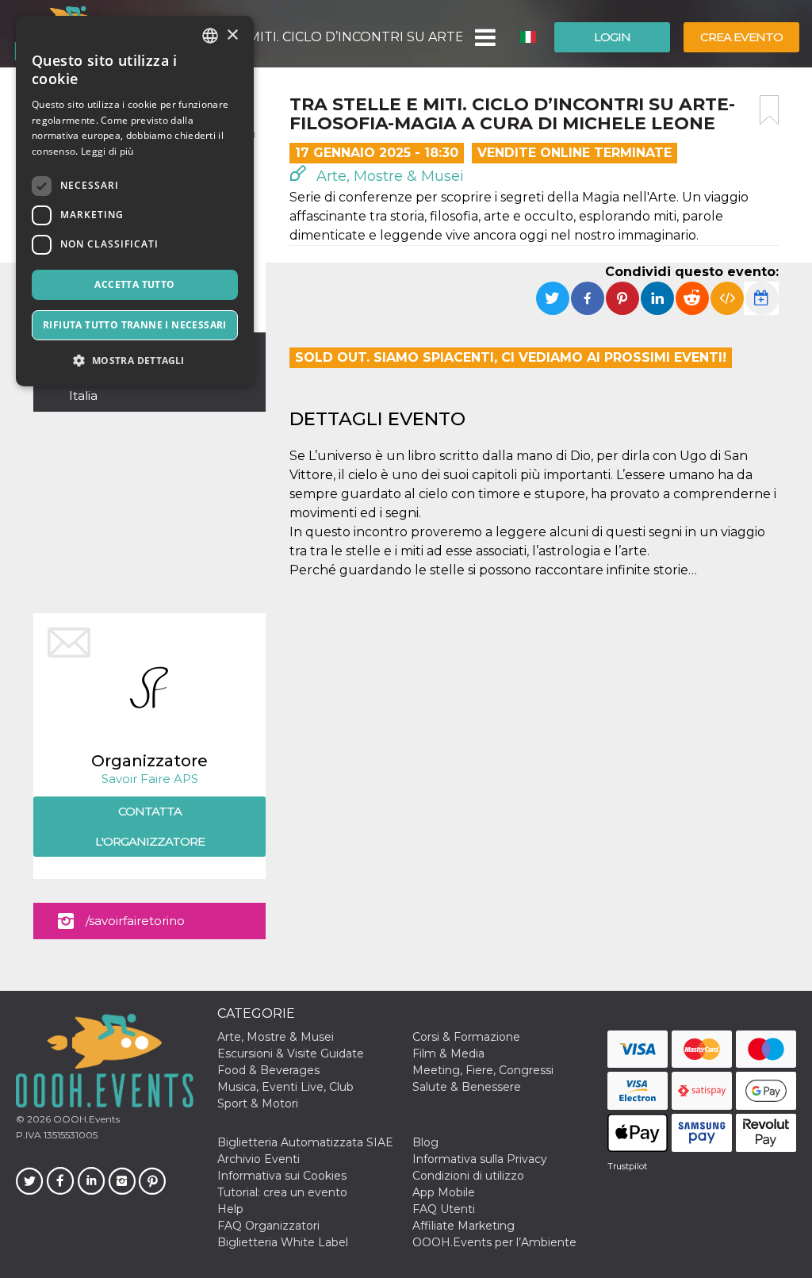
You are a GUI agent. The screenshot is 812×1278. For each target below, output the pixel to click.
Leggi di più (107, 151)
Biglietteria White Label (282, 1242)
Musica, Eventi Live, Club (285, 1087)
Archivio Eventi (258, 1159)
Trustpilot (627, 1166)
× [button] (232, 35)
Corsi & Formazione (466, 1037)
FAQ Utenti (443, 1209)
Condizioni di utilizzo (468, 1176)
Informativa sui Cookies (282, 1176)
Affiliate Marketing (463, 1226)
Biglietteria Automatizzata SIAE (305, 1142)
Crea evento (741, 36)
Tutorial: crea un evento (282, 1192)
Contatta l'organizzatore (150, 826)
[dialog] (135, 201)
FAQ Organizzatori (268, 1226)
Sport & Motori (257, 1103)
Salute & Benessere (466, 1087)
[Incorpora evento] (727, 298)
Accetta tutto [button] (134, 284)
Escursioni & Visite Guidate (290, 1053)
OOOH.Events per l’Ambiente (494, 1242)
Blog (425, 1142)
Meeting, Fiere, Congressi (482, 1070)
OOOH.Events (85, 1119)
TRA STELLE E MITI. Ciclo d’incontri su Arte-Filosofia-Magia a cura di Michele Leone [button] (308, 36)
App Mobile (443, 1192)
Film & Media (448, 1053)
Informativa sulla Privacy (479, 1159)
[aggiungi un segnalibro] (769, 110)
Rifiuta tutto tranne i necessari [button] (135, 325)
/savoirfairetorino (135, 920)
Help (230, 1209)
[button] (484, 37)
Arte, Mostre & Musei (388, 176)
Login (612, 36)
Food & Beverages (268, 1070)
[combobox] (210, 36)
